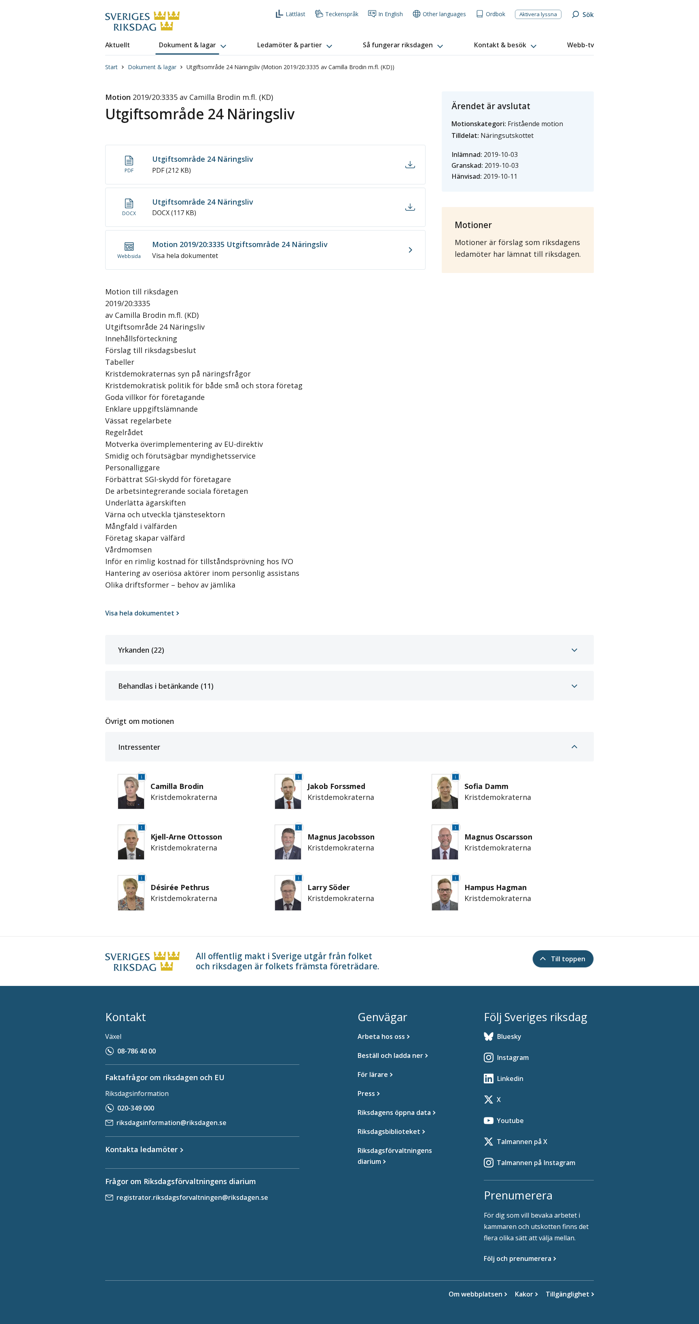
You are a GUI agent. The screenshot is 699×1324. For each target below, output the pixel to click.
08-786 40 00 (136, 1051)
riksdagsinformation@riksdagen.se (171, 1122)
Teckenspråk (341, 14)
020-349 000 (135, 1108)
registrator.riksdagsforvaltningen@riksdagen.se (192, 1197)
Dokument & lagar (152, 67)
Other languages (444, 14)
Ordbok (495, 14)
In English (390, 14)
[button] (193, 45)
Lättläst (295, 14)
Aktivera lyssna (538, 14)
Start (111, 67)
